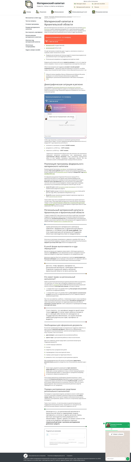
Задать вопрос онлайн (33, 50)
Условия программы (32, 24)
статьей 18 (56, 284)
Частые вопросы (31, 21)
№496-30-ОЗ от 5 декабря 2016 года (63, 221)
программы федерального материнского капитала (67, 87)
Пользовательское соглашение (37, 455)
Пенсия (96, 7)
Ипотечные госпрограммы (30, 45)
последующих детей (61, 172)
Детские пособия (99, 3)
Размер (29, 12)
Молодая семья (81, 3)
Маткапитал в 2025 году (33, 17)
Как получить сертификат (34, 32)
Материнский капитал (83, 7)
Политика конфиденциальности (56, 455)
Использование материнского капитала (33, 36)
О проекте (69, 455)
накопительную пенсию (55, 196)
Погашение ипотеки (102, 12)
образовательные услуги (71, 191)
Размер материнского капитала (33, 28)
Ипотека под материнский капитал (33, 41)
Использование (59, 12)
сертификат (63, 169)
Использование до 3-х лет (79, 12)
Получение (43, 12)
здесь (47, 78)
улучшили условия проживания (67, 187)
